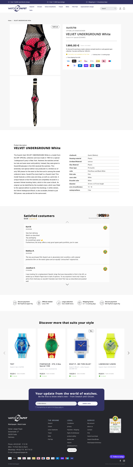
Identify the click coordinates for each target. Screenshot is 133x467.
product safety (71, 436)
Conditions (70, 423)
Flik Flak (50, 439)
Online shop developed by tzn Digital (115, 464)
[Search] (115, 8)
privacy (69, 426)
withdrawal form (72, 446)
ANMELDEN (87, 403)
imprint (69, 442)
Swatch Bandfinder (93, 439)
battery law (70, 439)
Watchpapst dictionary (94, 442)
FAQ (88, 433)
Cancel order (72, 450)
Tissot (50, 433)
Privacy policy (58, 407)
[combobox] (108, 8)
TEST (12, 364)
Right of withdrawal (73, 433)
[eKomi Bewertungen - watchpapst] (115, 424)
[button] (32, 6)
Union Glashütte (53, 430)
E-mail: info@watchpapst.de (17, 452)
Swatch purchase (92, 436)
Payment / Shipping (73, 430)
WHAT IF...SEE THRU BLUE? (80, 364)
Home (9, 20)
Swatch (50, 423)
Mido (49, 436)
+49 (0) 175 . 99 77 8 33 (24, 450)
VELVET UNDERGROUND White (22, 20)
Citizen (50, 426)
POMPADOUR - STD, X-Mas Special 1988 (50, 365)
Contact (89, 430)
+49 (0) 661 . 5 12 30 (20, 444)
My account (90, 423)
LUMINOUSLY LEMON (107, 364)
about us (90, 426)
